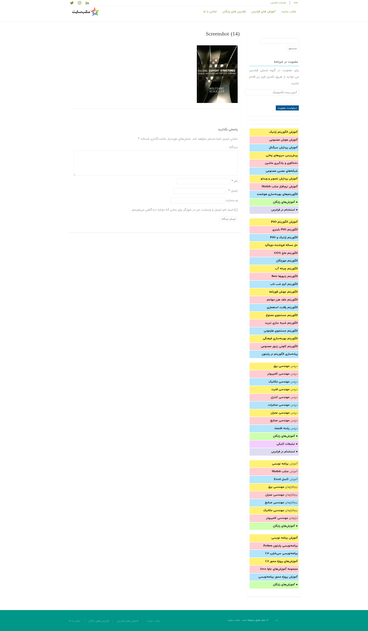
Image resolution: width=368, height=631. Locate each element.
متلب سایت (288, 12)
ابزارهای (282, 518)
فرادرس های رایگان (234, 12)
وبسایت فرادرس (278, 2)
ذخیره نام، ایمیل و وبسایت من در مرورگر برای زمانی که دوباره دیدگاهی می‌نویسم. (183, 209)
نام (235, 181)
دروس (286, 366)
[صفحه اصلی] (86, 11)
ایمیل (233, 190)
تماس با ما (210, 12)
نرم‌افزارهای (283, 487)
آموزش (285, 464)
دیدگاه (233, 147)
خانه (296, 2)
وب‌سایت (231, 200)
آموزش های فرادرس (263, 12)
